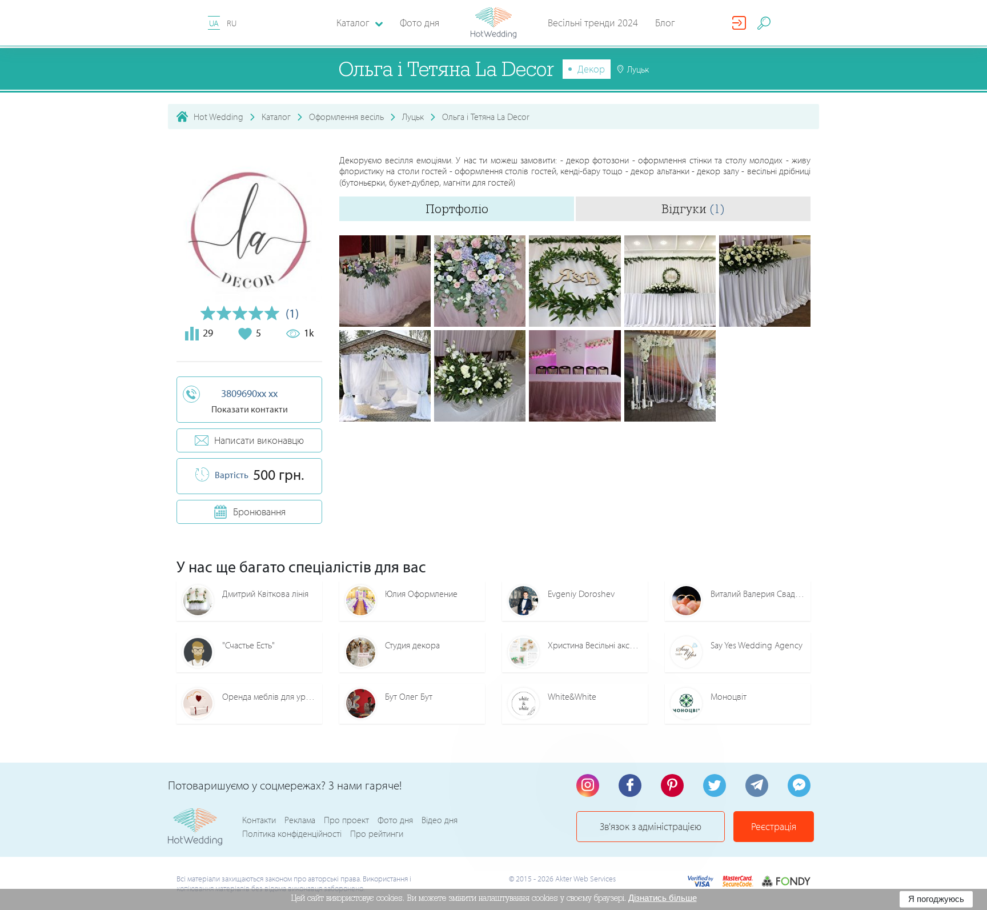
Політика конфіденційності (292, 833)
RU (231, 23)
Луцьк (413, 116)
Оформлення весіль (346, 116)
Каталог (276, 116)
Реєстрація (773, 826)
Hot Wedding (218, 116)
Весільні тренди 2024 (593, 22)
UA (214, 23)
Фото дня (419, 22)
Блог (665, 22)
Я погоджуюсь (936, 899)
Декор (591, 68)
